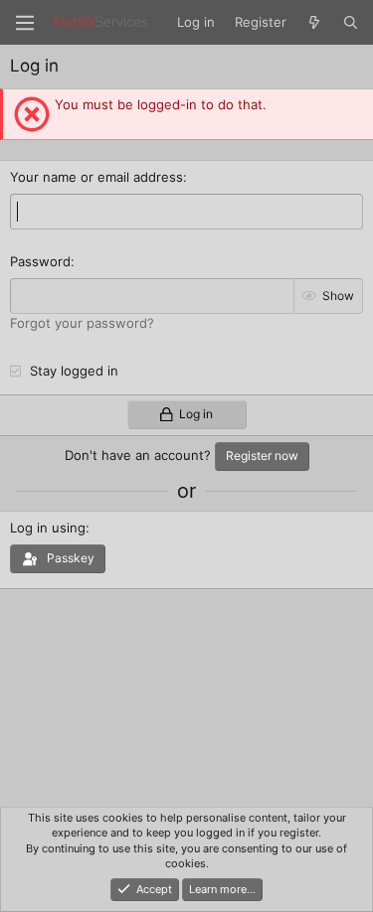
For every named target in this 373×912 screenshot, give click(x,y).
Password (40, 261)
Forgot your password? (82, 323)
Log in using (48, 527)
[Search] (350, 22)
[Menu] (25, 23)
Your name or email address (96, 177)
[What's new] (314, 22)
